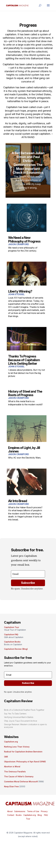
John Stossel (16, 294)
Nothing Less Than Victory (16, 747)
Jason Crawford (18, 244)
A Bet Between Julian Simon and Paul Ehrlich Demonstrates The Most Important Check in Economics (28, 163)
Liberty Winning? (20, 291)
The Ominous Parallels (15, 771)
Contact (10, 815)
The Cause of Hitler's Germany (18, 776)
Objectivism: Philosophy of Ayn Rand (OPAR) (25, 761)
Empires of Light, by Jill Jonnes (24, 449)
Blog (40, 815)
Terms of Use (33, 811)
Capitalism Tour (11, 627)
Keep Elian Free (11, 786)
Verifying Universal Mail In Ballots (18, 717)
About (10, 811)
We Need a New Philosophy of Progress (24, 239)
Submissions (19, 811)
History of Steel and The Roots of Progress (25, 393)
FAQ (45, 815)
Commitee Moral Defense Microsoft (21, 781)
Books (19, 815)
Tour (28, 819)
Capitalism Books (12, 642)
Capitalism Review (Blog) (16, 649)
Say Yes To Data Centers (15, 713)
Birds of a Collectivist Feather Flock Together (24, 710)
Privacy (44, 811)
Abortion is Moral (12, 766)
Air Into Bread (17, 501)
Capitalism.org (11, 741)
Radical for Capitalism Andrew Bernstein (23, 751)
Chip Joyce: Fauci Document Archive (20, 721)
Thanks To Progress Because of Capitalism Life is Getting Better (24, 360)
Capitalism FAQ (11, 634)
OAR (6, 756)
